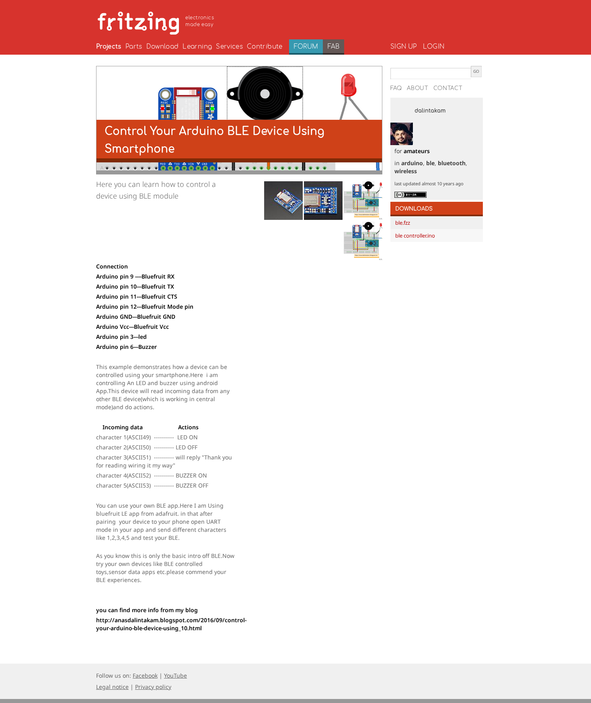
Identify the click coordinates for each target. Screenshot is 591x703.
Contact (448, 88)
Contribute (265, 46)
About (418, 88)
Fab (333, 46)
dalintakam (430, 111)
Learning (197, 46)
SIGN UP (403, 46)
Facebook (145, 675)
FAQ (396, 88)
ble (430, 163)
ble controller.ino (415, 235)
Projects (108, 46)
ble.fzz (402, 222)
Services (229, 46)
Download (162, 46)
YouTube (175, 675)
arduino (412, 163)
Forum (306, 46)
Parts (133, 46)
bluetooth (452, 163)
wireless (405, 171)
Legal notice (112, 687)
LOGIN (433, 46)
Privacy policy (153, 687)
